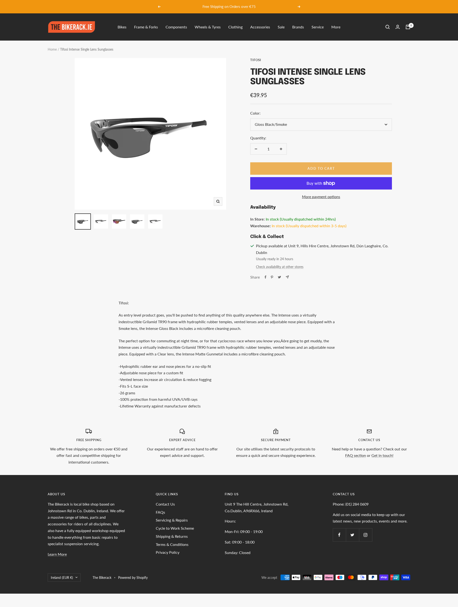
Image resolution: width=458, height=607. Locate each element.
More (335, 27)
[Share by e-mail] (287, 277)
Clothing (235, 27)
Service (318, 27)
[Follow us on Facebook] (339, 534)
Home (52, 49)
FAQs (160, 512)
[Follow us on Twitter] (352, 534)
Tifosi (255, 60)
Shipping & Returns (172, 536)
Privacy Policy (167, 552)
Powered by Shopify (133, 577)
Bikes (122, 27)
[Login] (398, 27)
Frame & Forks (146, 27)
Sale (281, 27)
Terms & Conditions (172, 544)
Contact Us (165, 504)
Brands (298, 27)
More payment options (321, 196)
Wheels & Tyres (208, 27)
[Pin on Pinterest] (272, 277)
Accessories (260, 27)
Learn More (57, 554)
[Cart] (408, 27)
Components (176, 27)
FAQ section (355, 455)
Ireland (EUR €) (62, 577)
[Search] (387, 27)
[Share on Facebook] (265, 277)
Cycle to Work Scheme (175, 528)
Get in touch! (382, 455)
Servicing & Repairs (172, 520)
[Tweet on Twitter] (279, 277)
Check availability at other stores (279, 267)
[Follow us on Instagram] (365, 534)
